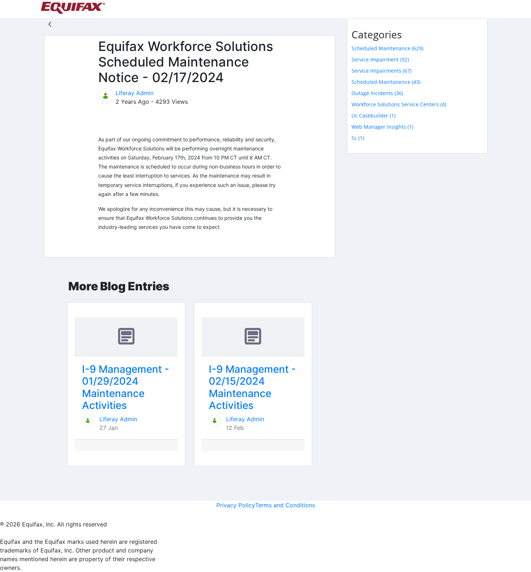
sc (357, 138)
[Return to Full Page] (50, 24)
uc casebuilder (373, 115)
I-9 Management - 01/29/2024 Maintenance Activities (125, 387)
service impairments (381, 70)
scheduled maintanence (385, 81)
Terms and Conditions (285, 505)
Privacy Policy (235, 505)
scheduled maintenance (387, 48)
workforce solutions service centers (398, 104)
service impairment (380, 59)
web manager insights (382, 126)
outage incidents (377, 93)
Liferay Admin (135, 93)
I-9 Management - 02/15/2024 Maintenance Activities (252, 387)
